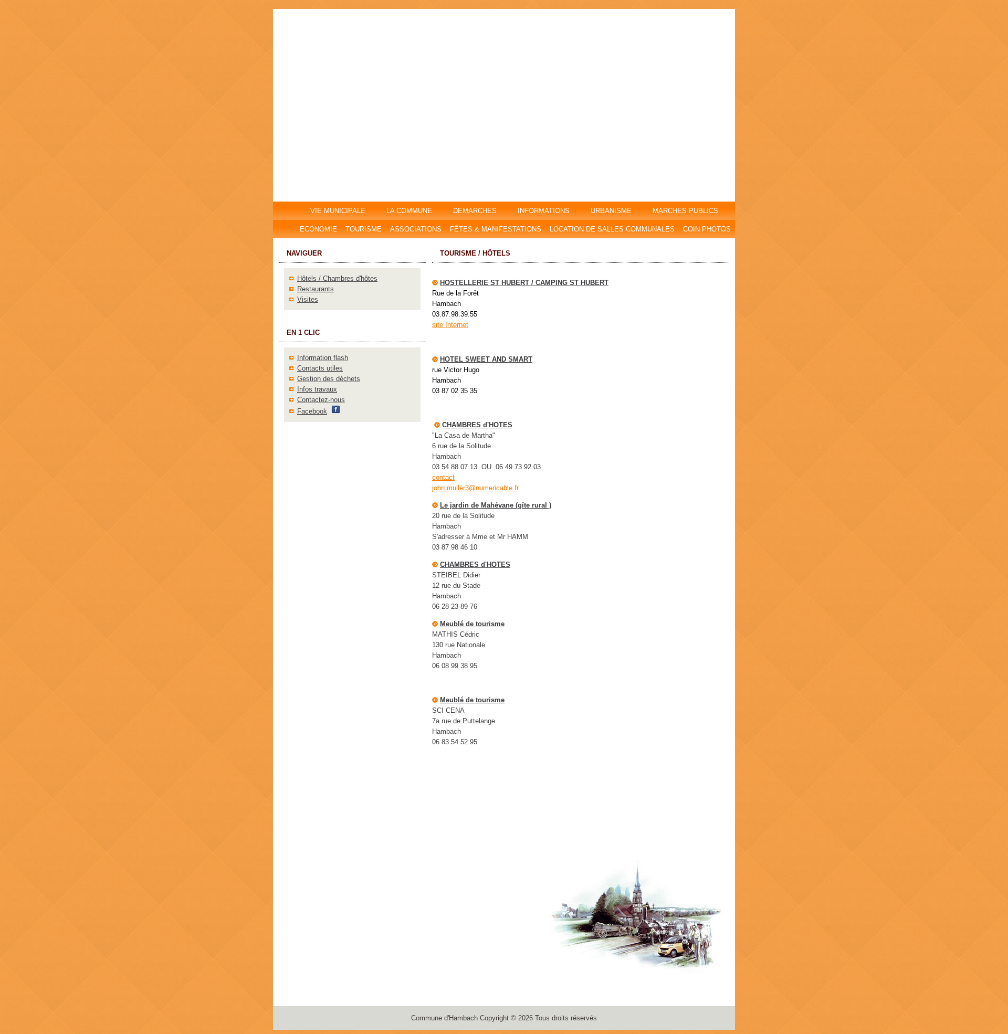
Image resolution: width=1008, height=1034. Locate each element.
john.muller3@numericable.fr (475, 488)
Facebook (312, 411)
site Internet (450, 325)
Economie (318, 229)
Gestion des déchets (328, 379)
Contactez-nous (321, 400)
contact (443, 477)
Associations (416, 229)
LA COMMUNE (409, 211)
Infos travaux (317, 389)
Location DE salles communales (612, 229)
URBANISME (611, 211)
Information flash (322, 358)
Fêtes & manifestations (495, 229)
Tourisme (363, 229)
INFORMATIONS (543, 211)
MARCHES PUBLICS (688, 211)
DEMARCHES (475, 211)
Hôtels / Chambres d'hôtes (337, 278)
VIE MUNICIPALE (339, 211)
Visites (307, 299)
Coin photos (707, 229)
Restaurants (315, 289)
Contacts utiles (320, 368)
